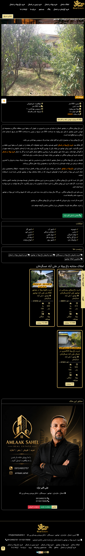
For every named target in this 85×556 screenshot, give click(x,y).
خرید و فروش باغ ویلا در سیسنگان (68, 255)
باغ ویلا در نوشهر (67, 168)
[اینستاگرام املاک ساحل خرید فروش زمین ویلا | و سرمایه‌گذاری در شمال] (46, 552)
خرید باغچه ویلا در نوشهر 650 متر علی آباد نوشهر (42, 292)
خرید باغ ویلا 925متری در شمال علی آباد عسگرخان (70, 353)
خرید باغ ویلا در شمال (17, 4)
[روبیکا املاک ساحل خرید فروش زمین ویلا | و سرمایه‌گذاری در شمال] (39, 552)
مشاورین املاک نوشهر (73, 259)
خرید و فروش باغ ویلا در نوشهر (42, 255)
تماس (54, 507)
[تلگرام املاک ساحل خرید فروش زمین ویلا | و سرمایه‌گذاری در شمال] (48, 552)
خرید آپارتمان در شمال (61, 9)
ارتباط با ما (23, 9)
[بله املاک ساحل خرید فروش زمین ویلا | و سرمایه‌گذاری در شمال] (37, 552)
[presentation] (6, 60)
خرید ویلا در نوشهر (62, 545)
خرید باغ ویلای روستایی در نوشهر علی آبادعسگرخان (69, 292)
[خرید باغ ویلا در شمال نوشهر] (42, 60)
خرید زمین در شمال (35, 4)
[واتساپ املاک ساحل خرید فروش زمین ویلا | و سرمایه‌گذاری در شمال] (44, 552)
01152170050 (41, 501)
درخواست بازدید (46, 507)
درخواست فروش (34, 507)
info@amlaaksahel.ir (16, 535)
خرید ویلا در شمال (51, 4)
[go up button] (3, 548)
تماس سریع (8, 16)
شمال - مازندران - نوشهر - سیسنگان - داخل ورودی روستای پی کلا (41, 493)
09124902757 (41, 498)
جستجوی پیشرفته (40, 547)
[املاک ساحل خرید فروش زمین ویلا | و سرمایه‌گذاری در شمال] (78, 4)
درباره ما (33, 9)
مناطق (56, 547)
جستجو (41, 9)
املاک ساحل (64, 4)
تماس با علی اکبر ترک (71, 215)
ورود (30, 547)
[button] (30, 93)
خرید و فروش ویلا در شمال (18, 255)
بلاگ (48, 9)
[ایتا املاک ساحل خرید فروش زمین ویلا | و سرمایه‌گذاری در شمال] (42, 552)
